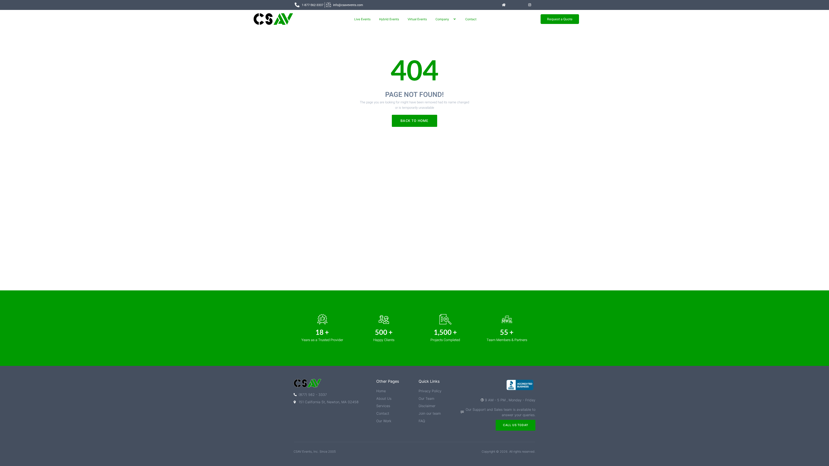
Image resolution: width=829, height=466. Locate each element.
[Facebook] (512, 5)
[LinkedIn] (521, 5)
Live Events (362, 19)
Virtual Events (417, 19)
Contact (470, 19)
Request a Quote (560, 19)
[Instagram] (529, 5)
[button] (450, 19)
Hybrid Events (389, 19)
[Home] (503, 5)
